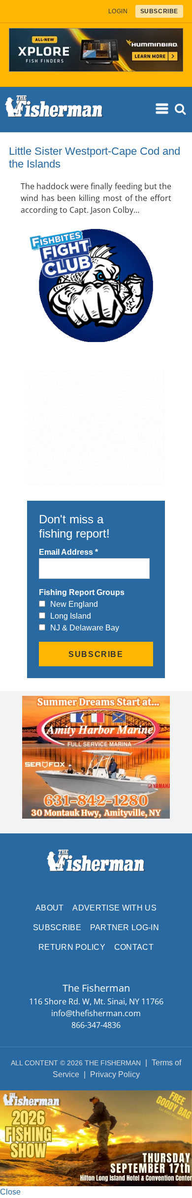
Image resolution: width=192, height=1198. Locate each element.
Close (10, 1192)
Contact (134, 947)
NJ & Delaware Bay (84, 628)
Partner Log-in (124, 927)
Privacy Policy (115, 1074)
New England (74, 604)
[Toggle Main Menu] (162, 108)
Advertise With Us (114, 908)
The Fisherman (54, 109)
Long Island (70, 616)
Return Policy (71, 947)
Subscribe (57, 927)
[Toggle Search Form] (180, 109)
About (49, 908)
